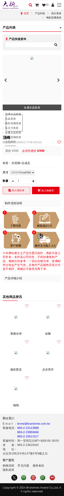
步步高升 (48, 369)
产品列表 (40, 13)
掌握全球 (16, 333)
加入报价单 (18, 190)
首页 (26, 13)
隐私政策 (8, 469)
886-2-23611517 (28, 436)
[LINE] (24, 478)
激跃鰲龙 (16, 369)
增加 (33, 181)
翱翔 (16, 405)
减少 (13, 181)
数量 (6, 180)
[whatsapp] (43, 478)
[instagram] (33, 478)
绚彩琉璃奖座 (54, 17)
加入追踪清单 (59, 142)
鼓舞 (48, 333)
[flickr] (52, 478)
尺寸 (6, 172)
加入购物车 (47, 190)
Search (55, 44)
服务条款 (38, 465)
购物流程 (8, 465)
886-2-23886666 (28, 432)
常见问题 (23, 465)
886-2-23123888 (28, 427)
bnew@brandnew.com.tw (33, 423)
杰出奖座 (56, 13)
